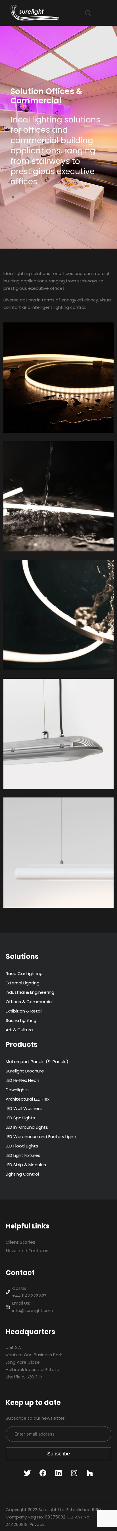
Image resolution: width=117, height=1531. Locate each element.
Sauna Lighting (21, 1020)
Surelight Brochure (25, 1071)
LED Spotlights (20, 1118)
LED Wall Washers (24, 1108)
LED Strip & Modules (26, 1165)
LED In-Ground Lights (27, 1127)
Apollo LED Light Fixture (41, 810)
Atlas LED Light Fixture (39, 691)
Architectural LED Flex (27, 1099)
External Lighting (22, 983)
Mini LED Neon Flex (34, 572)
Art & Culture (19, 1030)
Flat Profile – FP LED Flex (41, 335)
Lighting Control (22, 1174)
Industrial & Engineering (30, 992)
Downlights (17, 1090)
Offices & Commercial (29, 1002)
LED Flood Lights (22, 1146)
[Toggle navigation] (102, 13)
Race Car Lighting (24, 973)
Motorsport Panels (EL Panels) (37, 1062)
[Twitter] (27, 1473)
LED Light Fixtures (23, 1155)
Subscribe (58, 1454)
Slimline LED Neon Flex (39, 453)
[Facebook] (43, 1473)
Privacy (37, 1524)
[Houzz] (90, 1473)
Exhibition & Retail (24, 1011)
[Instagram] (74, 1473)
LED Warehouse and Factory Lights (42, 1137)
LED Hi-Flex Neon (22, 1080)
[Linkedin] (58, 1473)
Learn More (21, 425)
